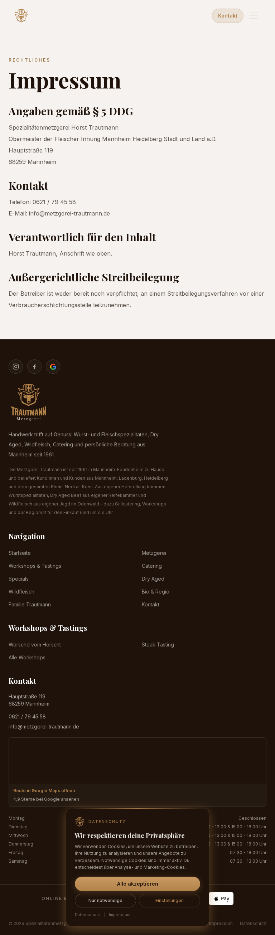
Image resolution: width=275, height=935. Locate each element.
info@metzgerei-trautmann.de (44, 726)
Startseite (20, 553)
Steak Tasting (158, 644)
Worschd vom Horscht (35, 644)
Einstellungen (169, 900)
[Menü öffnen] (253, 16)
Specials (19, 579)
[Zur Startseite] (21, 16)
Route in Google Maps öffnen (44, 790)
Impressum (221, 923)
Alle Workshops (27, 657)
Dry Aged (153, 579)
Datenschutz (253, 923)
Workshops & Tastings (35, 566)
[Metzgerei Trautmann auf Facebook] (34, 366)
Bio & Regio (155, 591)
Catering (152, 566)
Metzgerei (154, 553)
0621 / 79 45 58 (27, 716)
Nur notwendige (105, 900)
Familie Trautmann (30, 604)
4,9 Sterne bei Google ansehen (46, 799)
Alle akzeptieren (137, 884)
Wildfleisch (21, 591)
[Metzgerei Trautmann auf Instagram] (16, 366)
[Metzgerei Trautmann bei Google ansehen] (53, 366)
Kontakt (227, 16)
